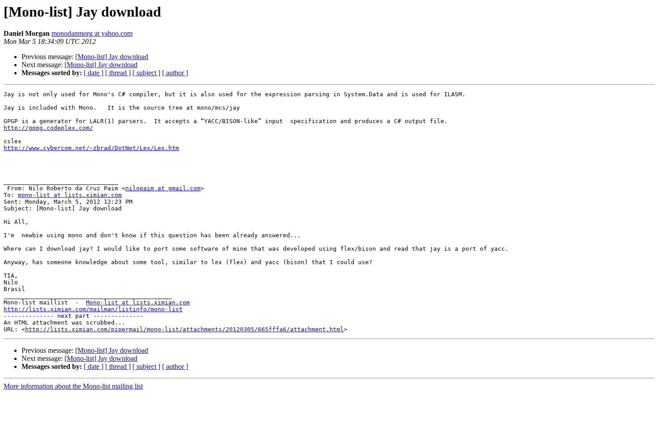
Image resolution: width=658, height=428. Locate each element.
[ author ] (175, 73)
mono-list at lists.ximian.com (70, 195)
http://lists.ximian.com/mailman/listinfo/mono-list (93, 309)
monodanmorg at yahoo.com (91, 33)
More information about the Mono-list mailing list (73, 386)
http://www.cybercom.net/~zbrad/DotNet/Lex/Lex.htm (91, 148)
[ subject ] (146, 73)
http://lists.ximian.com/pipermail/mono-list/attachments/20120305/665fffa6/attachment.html (184, 329)
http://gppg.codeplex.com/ (48, 127)
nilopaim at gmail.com (163, 188)
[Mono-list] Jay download (111, 56)
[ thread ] (118, 73)
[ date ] (93, 73)
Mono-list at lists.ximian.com (138, 302)
